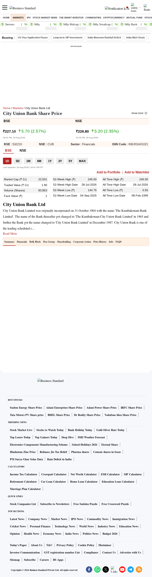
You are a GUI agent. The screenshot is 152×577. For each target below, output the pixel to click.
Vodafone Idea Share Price (120, 415)
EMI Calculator (110, 474)
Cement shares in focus (107, 452)
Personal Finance (40, 526)
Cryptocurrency (113, 17)
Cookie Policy (86, 545)
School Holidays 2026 (84, 444)
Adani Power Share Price (101, 407)
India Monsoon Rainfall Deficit (104, 37)
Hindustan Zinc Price (23, 452)
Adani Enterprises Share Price (64, 407)
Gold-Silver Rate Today (110, 430)
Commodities (93, 17)
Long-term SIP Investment (67, 37)
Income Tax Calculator (23, 474)
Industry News (106, 526)
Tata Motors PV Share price (27, 415)
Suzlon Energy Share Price (26, 407)
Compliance (91, 552)
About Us (36, 545)
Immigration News (123, 519)
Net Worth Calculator (84, 474)
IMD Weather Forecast (91, 437)
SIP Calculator (133, 474)
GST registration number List (62, 552)
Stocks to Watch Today (50, 430)
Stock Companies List (23, 504)
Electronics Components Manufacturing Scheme (39, 444)
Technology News (65, 526)
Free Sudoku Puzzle (85, 504)
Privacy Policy (65, 545)
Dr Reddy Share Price (87, 415)
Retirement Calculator (23, 481)
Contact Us (109, 552)
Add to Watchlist (136, 172)
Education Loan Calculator (118, 481)
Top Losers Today (20, 437)
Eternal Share (109, 444)
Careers (44, 560)
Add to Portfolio (108, 172)
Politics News (90, 533)
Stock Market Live (21, 430)
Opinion (15, 533)
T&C (49, 545)
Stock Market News (45, 17)
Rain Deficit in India (59, 459)
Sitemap (15, 560)
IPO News (77, 519)
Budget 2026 (110, 533)
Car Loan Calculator (53, 481)
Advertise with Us (130, 552)
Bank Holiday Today (80, 430)
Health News (31, 533)
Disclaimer (105, 545)
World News (86, 526)
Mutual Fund (134, 17)
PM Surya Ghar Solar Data (26, 459)
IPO (29, 17)
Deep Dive (68, 437)
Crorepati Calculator (53, 474)
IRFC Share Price (131, 407)
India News (72, 533)
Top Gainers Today (46, 437)
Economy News (52, 533)
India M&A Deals (135, 37)
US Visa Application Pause (33, 37)
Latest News (17, 519)
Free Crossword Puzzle (115, 504)
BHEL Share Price (59, 415)
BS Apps (58, 560)
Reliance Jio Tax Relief (53, 452)
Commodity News (97, 519)
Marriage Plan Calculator (25, 489)
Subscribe (30, 560)
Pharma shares (80, 452)
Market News (59, 519)
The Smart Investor (71, 17)
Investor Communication (25, 552)
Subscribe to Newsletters (54, 504)
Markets (18, 17)
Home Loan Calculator (84, 481)
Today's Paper (18, 545)
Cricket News (18, 526)
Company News (37, 519)
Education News (128, 526)
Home (6, 17)
